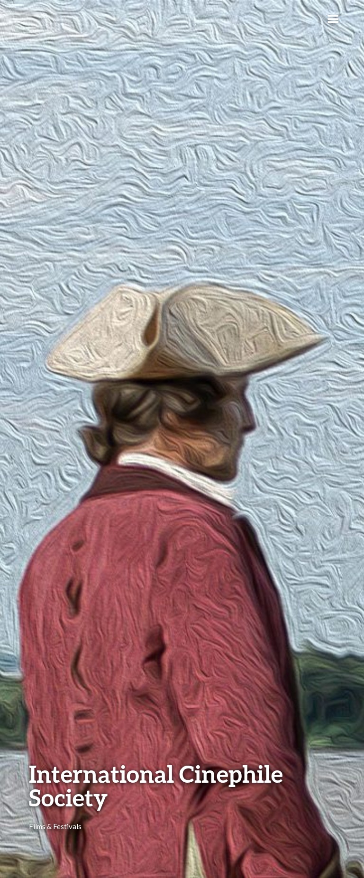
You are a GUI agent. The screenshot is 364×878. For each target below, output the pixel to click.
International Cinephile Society (156, 785)
